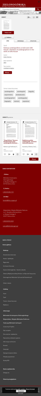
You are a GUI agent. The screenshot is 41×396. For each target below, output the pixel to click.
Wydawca (6, 305)
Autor (4, 293)
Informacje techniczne (9, 342)
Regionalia (6, 262)
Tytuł (4, 297)
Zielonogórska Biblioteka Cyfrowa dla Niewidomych (17, 277)
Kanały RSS (6, 360)
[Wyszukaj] (38, 9)
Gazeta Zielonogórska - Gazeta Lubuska (14, 270)
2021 (5, 63)
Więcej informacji (30, 389)
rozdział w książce (9, 68)
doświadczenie (20, 95)
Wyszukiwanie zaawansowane (27, 12)
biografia (31, 91)
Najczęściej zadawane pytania (11, 338)
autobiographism (10, 98)
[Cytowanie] (37, 17)
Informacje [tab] (20, 41)
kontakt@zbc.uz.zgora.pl (10, 200)
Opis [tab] (7, 41)
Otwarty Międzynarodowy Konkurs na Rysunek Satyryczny (19, 273)
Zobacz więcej (7, 283)
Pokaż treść (8, 32)
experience (26, 101)
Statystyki (6, 349)
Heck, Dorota (7, 57)
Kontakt (5, 345)
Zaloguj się (6, 372)
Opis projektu (7, 330)
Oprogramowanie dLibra (10, 353)
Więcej (34, 159)
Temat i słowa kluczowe (10, 301)
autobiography (22, 98)
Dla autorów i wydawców (10, 334)
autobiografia (21, 91)
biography (8, 101)
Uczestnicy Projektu (8, 326)
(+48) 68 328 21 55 (8, 192)
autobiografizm (9, 91)
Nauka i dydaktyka (8, 258)
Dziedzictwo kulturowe (9, 255)
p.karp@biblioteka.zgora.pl (10, 226)
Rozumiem (21, 391)
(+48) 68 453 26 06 (8, 221)
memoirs (16, 101)
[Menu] (39, 1)
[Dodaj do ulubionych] (33, 17)
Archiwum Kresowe (8, 266)
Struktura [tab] (33, 41)
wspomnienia (9, 95)
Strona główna (7, 245)
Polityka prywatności (9, 357)
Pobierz (8, 37)
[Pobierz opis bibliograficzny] (9, 154)
